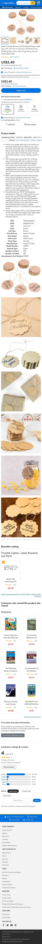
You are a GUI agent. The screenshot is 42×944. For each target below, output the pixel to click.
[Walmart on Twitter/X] (7, 925)
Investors (5, 839)
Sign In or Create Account (15, 817)
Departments (8, 7)
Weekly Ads (29, 820)
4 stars (3, 777)
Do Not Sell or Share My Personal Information (16, 907)
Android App (6, 917)
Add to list (11, 124)
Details (18, 120)
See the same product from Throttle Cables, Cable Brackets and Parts (21, 595)
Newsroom (5, 836)
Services (18, 7)
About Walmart (7, 830)
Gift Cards (5, 865)
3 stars (4, 779)
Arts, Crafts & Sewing (22, 140)
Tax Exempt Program (8, 888)
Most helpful (7, 796)
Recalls (4, 878)
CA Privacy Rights (8, 901)
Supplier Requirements (9, 845)
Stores (4, 856)
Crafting (32, 140)
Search (37, 800)
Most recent (13, 791)
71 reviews (16, 57)
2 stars (4, 782)
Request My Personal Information (12, 904)
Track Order (15, 820)
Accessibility (6, 881)
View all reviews (8, 767)
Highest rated (26, 791)
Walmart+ (5, 862)
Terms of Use (6, 895)
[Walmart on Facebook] (3, 925)
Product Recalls (7, 884)
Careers (4, 833)
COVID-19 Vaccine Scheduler (11, 872)
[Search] (32, 3)
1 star (4, 784)
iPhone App (6, 914)
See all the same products (32, 717)
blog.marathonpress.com (24, 72)
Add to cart (21, 90)
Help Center (34, 817)
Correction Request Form (13, 735)
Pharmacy (5, 875)
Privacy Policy (6, 898)
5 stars (4, 774)
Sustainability (6, 842)
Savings (26, 7)
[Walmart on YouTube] (11, 925)
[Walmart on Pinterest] (15, 925)
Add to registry (31, 124)
